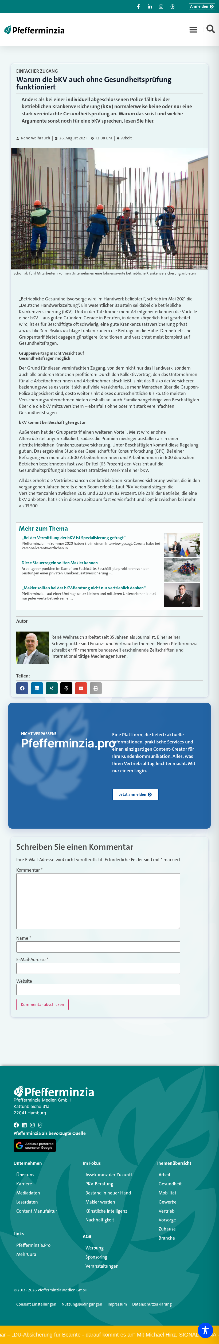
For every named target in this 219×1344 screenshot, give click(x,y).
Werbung (94, 1248)
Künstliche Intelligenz (106, 1211)
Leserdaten (27, 1202)
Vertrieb (166, 1211)
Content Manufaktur (36, 1211)
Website (24, 981)
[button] (193, 29)
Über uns (25, 1175)
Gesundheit (170, 1184)
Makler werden (100, 1202)
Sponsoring (96, 1257)
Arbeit (126, 138)
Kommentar (29, 870)
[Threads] (40, 1125)
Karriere (24, 1184)
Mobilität (167, 1193)
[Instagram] (32, 1125)
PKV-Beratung (99, 1184)
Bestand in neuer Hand (108, 1193)
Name (23, 938)
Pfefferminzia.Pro (33, 1245)
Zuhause (167, 1229)
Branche (167, 1238)
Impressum (117, 1304)
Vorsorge (167, 1220)
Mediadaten (28, 1193)
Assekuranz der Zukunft (108, 1175)
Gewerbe (168, 1202)
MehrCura (26, 1254)
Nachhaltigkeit (99, 1220)
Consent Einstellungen (36, 1304)
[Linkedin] (24, 1125)
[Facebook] (16, 1125)
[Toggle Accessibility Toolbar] (205, 1330)
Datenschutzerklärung (152, 1304)
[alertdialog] (109, 1335)
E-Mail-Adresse (32, 959)
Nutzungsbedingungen (82, 1304)
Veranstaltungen (102, 1266)
